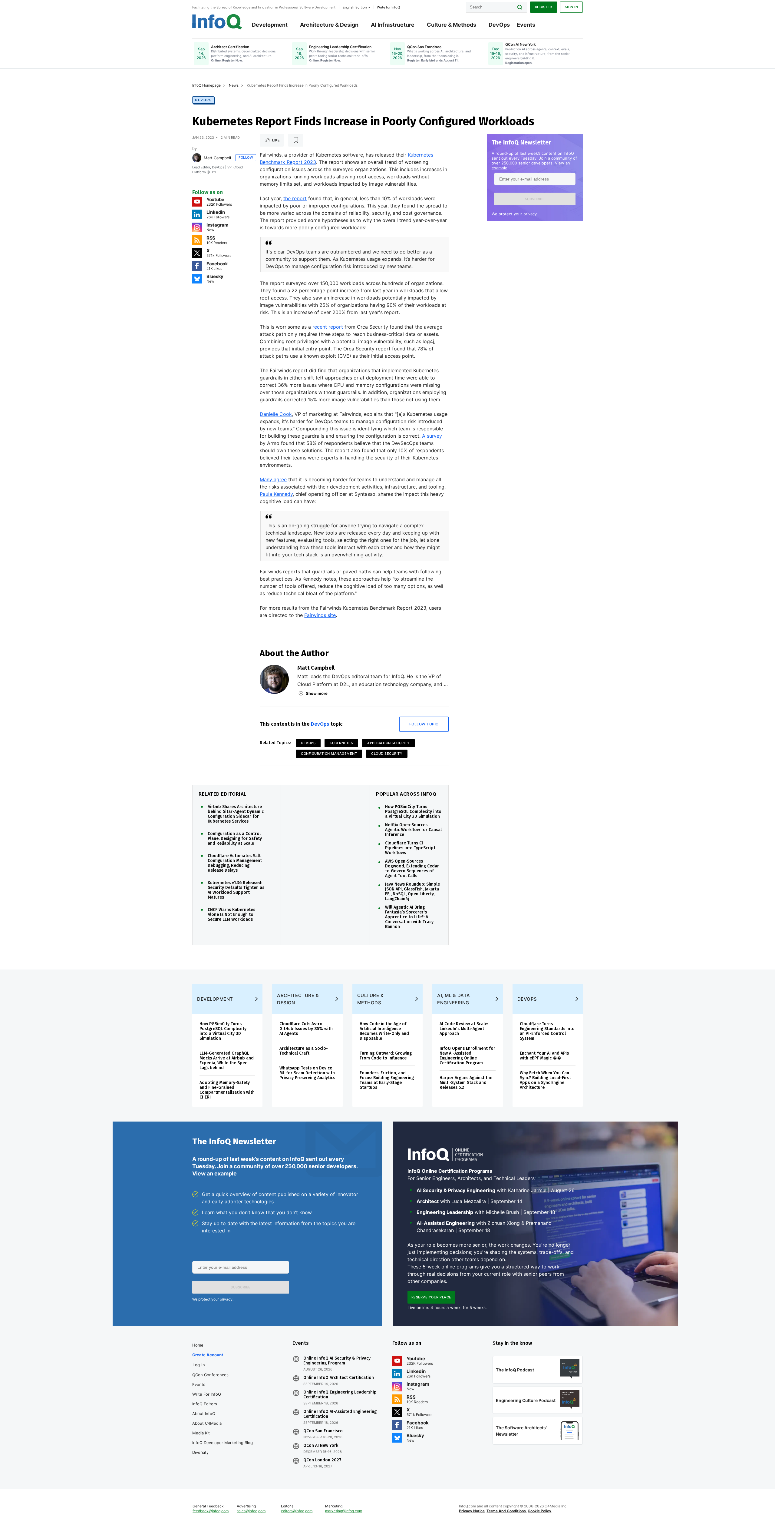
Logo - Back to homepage (217, 21)
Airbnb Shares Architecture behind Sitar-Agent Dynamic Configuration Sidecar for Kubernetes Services (236, 814)
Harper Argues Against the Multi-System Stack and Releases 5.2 (466, 1082)
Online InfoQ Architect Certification (338, 1377)
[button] (534, 199)
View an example (214, 1173)
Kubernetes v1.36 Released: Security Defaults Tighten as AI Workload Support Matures (236, 890)
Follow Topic (424, 724)
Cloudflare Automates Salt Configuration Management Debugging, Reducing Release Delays (235, 863)
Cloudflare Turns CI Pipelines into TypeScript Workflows (410, 848)
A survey (432, 436)
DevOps (499, 25)
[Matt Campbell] (196, 157)
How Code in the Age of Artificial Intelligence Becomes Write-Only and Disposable (384, 1031)
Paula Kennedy (276, 494)
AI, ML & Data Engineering (453, 999)
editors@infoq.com (296, 1511)
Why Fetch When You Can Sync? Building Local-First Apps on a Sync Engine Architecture (545, 1080)
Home (197, 1345)
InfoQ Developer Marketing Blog (222, 1442)
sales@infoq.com (251, 1511)
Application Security (388, 743)
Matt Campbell (217, 157)
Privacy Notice (472, 1511)
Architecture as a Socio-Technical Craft (303, 1051)
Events (526, 25)
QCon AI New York (320, 1445)
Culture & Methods (451, 25)
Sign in (571, 7)
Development (270, 25)
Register (543, 7)
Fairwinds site (320, 615)
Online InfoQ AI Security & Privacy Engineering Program (337, 1361)
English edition (355, 7)
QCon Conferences (210, 1374)
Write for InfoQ (206, 1394)
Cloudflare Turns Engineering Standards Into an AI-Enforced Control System (547, 1031)
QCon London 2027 (322, 1460)
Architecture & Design (329, 25)
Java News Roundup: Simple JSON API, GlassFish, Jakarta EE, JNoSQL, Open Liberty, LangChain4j (412, 891)
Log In (199, 1364)
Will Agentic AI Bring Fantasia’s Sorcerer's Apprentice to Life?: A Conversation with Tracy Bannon (409, 917)
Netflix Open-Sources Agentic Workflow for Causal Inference (413, 830)
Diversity (200, 1452)
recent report (327, 327)
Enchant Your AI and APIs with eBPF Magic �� (544, 1056)
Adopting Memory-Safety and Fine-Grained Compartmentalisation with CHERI (227, 1090)
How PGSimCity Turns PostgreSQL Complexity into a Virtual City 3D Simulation (413, 811)
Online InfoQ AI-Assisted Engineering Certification (340, 1414)
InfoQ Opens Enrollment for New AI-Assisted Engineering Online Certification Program (467, 1056)
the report (295, 198)
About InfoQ (203, 1413)
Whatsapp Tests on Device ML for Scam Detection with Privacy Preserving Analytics (307, 1073)
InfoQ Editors (204, 1403)
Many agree (273, 479)
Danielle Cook (276, 414)
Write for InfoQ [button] (388, 7)
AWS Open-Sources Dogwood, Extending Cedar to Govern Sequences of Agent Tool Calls (412, 868)
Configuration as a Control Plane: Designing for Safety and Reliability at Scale (235, 838)
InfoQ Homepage (206, 85)
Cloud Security (386, 753)
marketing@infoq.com (343, 1511)
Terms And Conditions (506, 1511)
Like (276, 140)
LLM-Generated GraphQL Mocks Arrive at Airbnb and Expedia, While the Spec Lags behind (227, 1060)
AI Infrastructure (392, 25)
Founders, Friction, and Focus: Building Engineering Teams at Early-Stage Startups (387, 1080)
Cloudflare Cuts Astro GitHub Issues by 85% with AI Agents (306, 1028)
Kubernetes (341, 743)
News (234, 85)
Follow (246, 157)
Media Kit (201, 1432)
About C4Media (207, 1423)
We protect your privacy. (515, 213)
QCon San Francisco (323, 1431)
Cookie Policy (539, 1511)
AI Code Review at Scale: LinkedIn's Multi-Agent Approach (464, 1028)
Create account (207, 1354)
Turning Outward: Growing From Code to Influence (386, 1056)
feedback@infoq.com (211, 1511)
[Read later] (295, 140)
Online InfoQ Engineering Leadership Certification (340, 1395)
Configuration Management (329, 753)
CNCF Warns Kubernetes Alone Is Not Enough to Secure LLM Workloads (231, 914)
